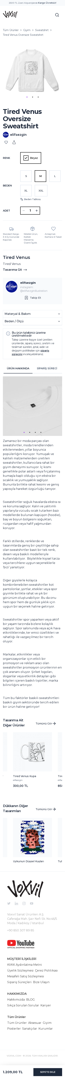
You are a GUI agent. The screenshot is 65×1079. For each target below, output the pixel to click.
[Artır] (37, 210)
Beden (7, 185)
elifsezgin (28, 283)
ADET (6, 210)
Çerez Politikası (46, 970)
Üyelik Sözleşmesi (20, 970)
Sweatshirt (42, 30)
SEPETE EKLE (47, 1072)
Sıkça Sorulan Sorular (23, 1005)
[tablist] (32, 368)
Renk (6, 158)
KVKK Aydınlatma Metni (24, 964)
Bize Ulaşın (41, 982)
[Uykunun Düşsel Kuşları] (32, 837)
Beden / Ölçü (14, 321)
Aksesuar (34, 1023)
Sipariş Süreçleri (19, 982)
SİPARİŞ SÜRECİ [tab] (47, 368)
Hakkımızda (16, 999)
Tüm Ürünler (11, 30)
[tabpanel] (32, 542)
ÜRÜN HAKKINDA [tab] (18, 368)
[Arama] (57, 15)
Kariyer (45, 1005)
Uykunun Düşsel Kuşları (28, 861)
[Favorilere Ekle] (6, 142)
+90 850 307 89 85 (20, 930)
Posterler (14, 1028)
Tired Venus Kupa (24, 776)
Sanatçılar (29, 1028)
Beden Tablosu (32, 199)
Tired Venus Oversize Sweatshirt (23, 34)
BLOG (30, 999)
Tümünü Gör (44, 723)
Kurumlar (45, 1028)
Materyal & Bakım (18, 314)
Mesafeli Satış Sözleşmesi (25, 976)
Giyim (27, 30)
